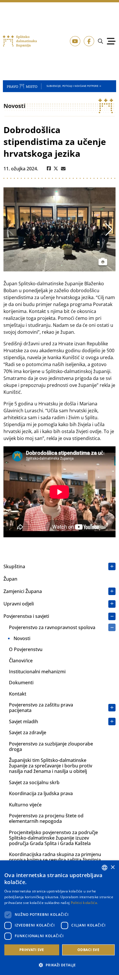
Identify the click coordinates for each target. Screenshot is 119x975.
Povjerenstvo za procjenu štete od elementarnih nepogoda (46, 818)
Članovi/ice (21, 660)
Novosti (22, 638)
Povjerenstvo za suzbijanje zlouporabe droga (51, 746)
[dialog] (59, 917)
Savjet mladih (23, 721)
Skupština (14, 566)
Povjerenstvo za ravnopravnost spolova (52, 627)
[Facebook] (49, 168)
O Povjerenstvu (25, 649)
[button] (59, 964)
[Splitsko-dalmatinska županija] (20, 41)
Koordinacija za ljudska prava (41, 793)
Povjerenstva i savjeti (26, 616)
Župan (10, 579)
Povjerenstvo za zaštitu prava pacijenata (41, 707)
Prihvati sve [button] (31, 949)
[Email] (63, 168)
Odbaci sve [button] (88, 949)
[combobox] (104, 867)
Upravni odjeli (18, 604)
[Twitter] (56, 168)
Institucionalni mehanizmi (37, 671)
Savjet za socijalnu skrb (34, 782)
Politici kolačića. (84, 902)
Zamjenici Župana (22, 591)
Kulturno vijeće (25, 804)
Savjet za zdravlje (27, 732)
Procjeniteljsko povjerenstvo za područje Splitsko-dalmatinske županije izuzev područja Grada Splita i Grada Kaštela (53, 838)
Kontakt (17, 694)
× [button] (112, 867)
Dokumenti (21, 682)
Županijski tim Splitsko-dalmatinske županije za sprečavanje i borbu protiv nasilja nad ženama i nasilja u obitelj (50, 765)
